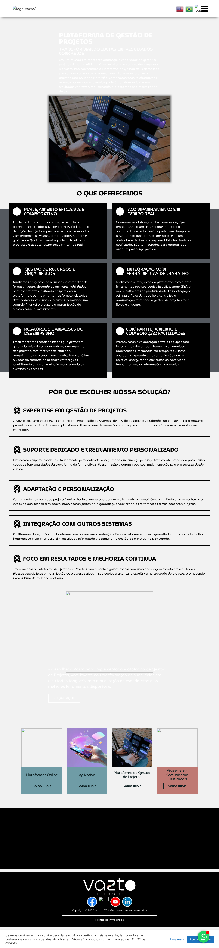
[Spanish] (198, 9)
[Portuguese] (189, 9)
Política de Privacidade (109, 920)
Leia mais (177, 939)
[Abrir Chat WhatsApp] (203, 937)
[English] (180, 9)
